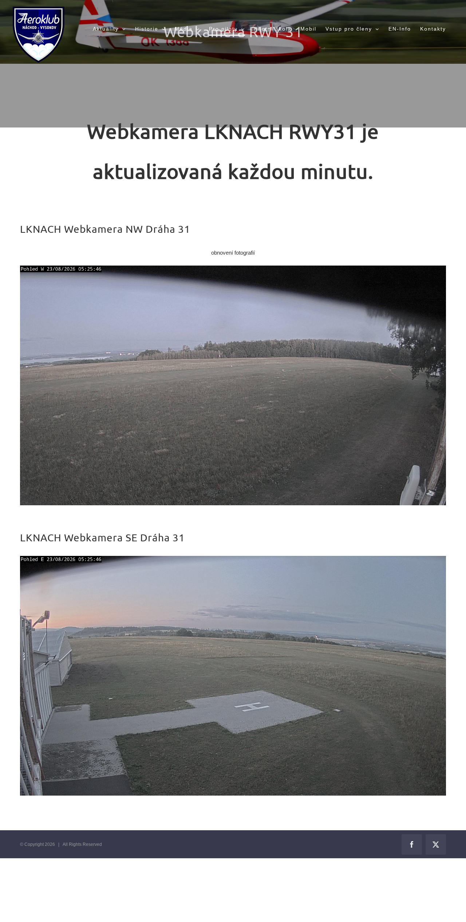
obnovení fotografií (233, 253)
